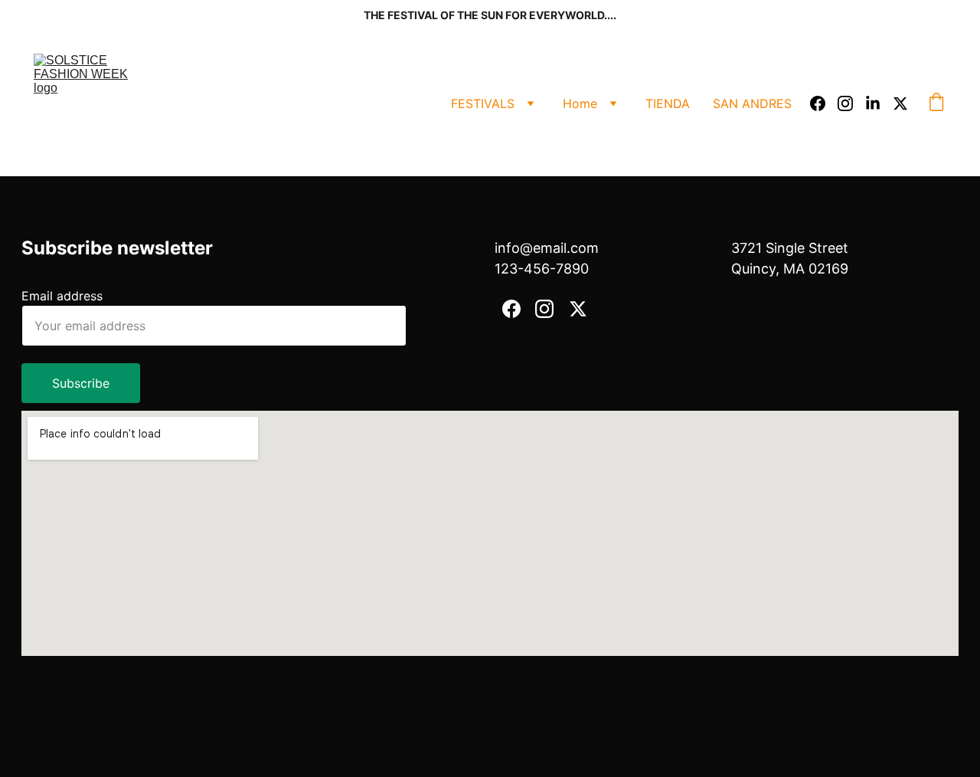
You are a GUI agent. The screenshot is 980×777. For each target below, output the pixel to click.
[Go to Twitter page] (900, 103)
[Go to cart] (936, 103)
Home (580, 103)
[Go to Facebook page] (824, 103)
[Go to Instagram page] (851, 103)
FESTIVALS (482, 103)
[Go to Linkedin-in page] (879, 103)
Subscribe (80, 383)
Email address (62, 295)
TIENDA (667, 103)
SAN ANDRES (752, 103)
